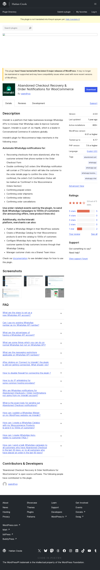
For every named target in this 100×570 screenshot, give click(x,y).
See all (94, 234)
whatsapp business (89, 173)
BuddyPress (10, 539)
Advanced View (76, 186)
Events (79, 507)
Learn (54, 502)
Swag (80, 516)
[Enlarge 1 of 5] (18, 279)
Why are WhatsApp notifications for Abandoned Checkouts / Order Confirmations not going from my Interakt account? (24, 393)
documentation (20, 258)
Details (8, 103)
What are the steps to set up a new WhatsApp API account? (17, 313)
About (5, 502)
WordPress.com (11, 525)
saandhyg (25, 93)
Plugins (30, 512)
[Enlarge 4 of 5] (60, 279)
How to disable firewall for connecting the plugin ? (27, 373)
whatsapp (92, 163)
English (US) (92, 151)
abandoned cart (90, 157)
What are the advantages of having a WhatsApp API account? (19, 333)
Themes (31, 507)
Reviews (22, 103)
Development (38, 103)
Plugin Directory (9, 12)
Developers (56, 512)
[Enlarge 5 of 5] (60, 292)
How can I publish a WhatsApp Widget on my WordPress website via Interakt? (21, 414)
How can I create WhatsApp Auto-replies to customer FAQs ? (19, 436)
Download (91, 89)
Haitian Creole (15, 551)
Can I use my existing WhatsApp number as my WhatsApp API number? (21, 323)
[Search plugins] (30, 28)
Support (93, 103)
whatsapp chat (90, 178)
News (5, 507)
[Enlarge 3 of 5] (39, 279)
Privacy (6, 516)
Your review (74, 234)
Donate (80, 512)
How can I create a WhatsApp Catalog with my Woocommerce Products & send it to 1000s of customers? (21, 425)
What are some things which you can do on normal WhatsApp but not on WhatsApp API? (24, 343)
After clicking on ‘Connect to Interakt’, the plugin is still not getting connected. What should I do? (26, 363)
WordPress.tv (59, 516)
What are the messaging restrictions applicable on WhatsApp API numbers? (21, 353)
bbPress (8, 534)
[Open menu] (96, 4)
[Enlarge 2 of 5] (18, 292)
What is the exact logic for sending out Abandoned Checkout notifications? (21, 404)
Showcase (32, 502)
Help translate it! (73, 19)
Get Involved (82, 502)
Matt (6, 529)
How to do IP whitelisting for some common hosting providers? (19, 381)
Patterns (31, 516)
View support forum (78, 258)
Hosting (6, 512)
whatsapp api (91, 168)
